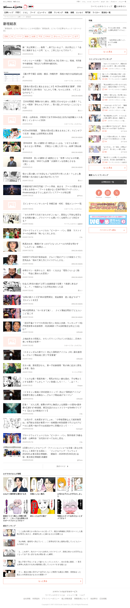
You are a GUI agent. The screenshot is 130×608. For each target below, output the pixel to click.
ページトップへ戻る (108, 230)
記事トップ (8, 12)
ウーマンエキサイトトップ (101, 6)
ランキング (58, 12)
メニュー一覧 (122, 1)
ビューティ (96, 1)
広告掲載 (103, 599)
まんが (103, 1)
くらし (84, 1)
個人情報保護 (66, 599)
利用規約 (36, 599)
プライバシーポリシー (50, 599)
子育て (78, 1)
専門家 (88, 12)
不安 (40, 36)
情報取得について (81, 599)
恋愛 (50, 12)
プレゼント (114, 1)
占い (107, 1)
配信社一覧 (106, 12)
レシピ (89, 1)
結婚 (33, 36)
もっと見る (42, 581)
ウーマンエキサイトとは (55, 595)
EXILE (47, 36)
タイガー (67, 36)
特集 (66, 12)
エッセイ (79, 12)
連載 (72, 12)
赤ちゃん (57, 36)
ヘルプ (82, 595)
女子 (76, 36)
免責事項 (94, 599)
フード (32, 12)
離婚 (26, 36)
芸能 (6, 36)
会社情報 (26, 599)
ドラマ (19, 36)
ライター (96, 12)
